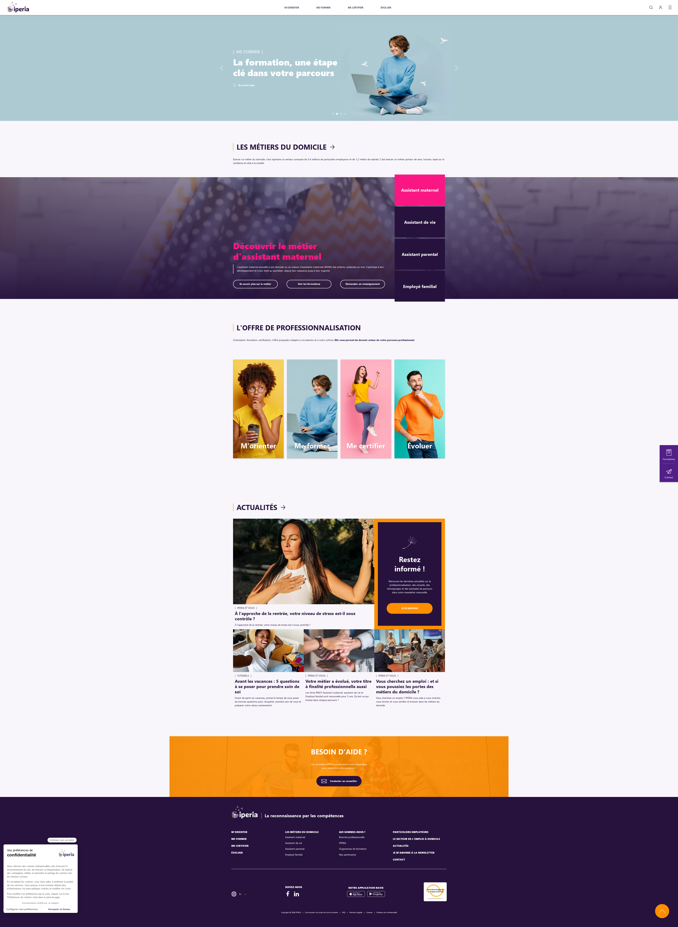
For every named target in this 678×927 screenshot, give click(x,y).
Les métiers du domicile (281, 146)
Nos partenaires (347, 854)
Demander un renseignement (363, 284)
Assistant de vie (293, 843)
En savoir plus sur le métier (255, 284)
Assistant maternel (295, 837)
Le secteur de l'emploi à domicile (416, 839)
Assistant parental (294, 848)
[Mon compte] (660, 7)
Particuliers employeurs (410, 832)
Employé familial (293, 854)
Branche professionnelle (351, 837)
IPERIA (342, 843)
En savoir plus (246, 90)
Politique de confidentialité (386, 912)
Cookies (369, 912)
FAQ (343, 912)
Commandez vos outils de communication (321, 912)
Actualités (257, 507)
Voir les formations (309, 284)
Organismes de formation (353, 848)
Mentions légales (355, 912)
